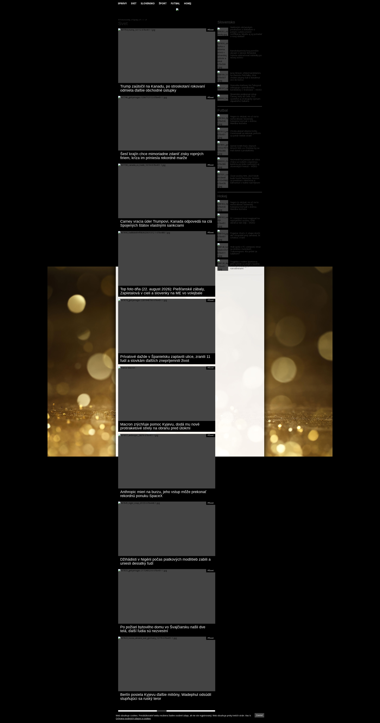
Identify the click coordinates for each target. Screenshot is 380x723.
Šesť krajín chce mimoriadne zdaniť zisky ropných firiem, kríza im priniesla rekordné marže (162, 156)
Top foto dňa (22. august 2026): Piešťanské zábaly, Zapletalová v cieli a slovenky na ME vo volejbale (162, 291)
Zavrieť (259, 715)
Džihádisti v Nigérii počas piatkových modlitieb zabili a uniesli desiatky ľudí (165, 561)
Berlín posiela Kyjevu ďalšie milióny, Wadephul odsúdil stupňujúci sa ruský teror (165, 697)
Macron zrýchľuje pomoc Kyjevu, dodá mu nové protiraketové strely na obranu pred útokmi (160, 426)
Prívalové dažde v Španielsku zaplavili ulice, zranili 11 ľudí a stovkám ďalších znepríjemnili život (165, 359)
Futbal (175, 3)
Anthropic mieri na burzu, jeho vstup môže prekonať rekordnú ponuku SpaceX (163, 494)
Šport (163, 3)
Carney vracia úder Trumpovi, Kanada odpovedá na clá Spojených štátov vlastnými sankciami (166, 223)
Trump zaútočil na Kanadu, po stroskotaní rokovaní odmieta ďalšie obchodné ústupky (162, 88)
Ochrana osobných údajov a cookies (133, 718)
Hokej (187, 3)
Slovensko (148, 3)
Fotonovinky (125, 20)
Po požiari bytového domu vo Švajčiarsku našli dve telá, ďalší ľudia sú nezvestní (162, 629)
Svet (134, 3)
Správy (122, 3)
